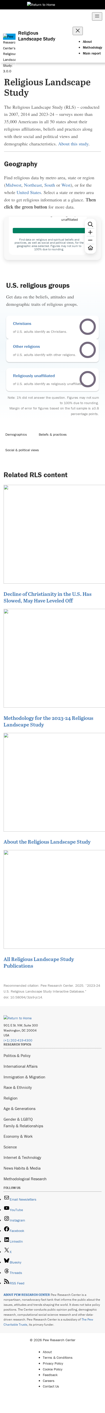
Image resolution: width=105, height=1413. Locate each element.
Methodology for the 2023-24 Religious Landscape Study (48, 721)
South (49, 185)
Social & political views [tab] (22, 450)
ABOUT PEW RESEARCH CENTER (27, 1295)
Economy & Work (18, 1136)
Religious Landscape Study (36, 36)
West (66, 185)
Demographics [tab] (16, 434)
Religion (11, 1098)
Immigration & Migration (24, 1076)
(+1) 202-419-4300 (18, 1040)
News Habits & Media (22, 1168)
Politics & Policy (17, 1055)
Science (10, 1146)
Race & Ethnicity (18, 1087)
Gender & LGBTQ (18, 1119)
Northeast (33, 185)
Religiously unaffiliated (34, 375)
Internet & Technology (22, 1157)
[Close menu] (78, 31)
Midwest (13, 185)
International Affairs (20, 1066)
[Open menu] (97, 16)
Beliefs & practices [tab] (53, 434)
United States (29, 192)
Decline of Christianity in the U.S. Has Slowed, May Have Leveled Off (47, 597)
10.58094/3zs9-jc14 (26, 997)
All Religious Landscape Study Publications (39, 962)
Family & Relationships (23, 1125)
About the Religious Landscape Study (47, 841)
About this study (73, 144)
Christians (22, 323)
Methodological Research (25, 1178)
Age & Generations (19, 1108)
